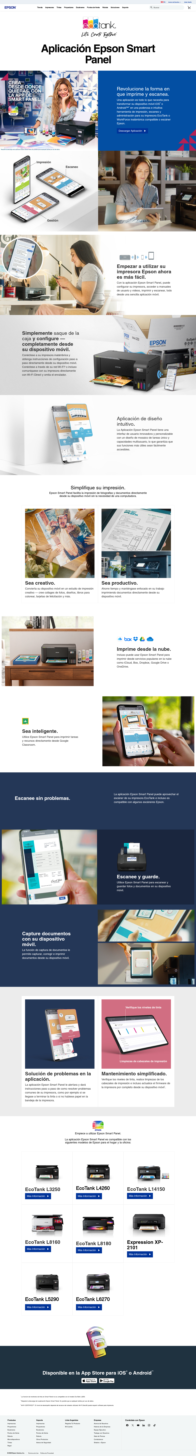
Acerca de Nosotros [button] (173, 2)
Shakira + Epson (100, 1442)
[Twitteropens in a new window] (133, 1425)
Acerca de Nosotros (101, 1423)
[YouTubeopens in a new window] (138, 1425)
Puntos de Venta (13, 1433)
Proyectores (11, 1427)
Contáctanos (98, 1439)
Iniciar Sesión (188, 2)
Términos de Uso (33, 1453)
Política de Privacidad (47, 1453)
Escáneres (11, 1430)
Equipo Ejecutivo (100, 1430)
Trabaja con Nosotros (101, 1433)
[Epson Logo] (10, 7)
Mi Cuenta (68, 1427)
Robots (10, 1436)
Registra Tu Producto (72, 1423)
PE (164, 2)
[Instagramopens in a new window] (149, 1425)
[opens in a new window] (154, 1425)
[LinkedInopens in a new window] (144, 1425)
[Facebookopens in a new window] (127, 1425)
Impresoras (11, 1423)
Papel (9, 1446)
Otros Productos (42, 1439)
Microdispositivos (13, 1439)
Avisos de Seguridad (43, 1442)
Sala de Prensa (99, 1436)
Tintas (9, 1442)
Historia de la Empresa (102, 1427)
